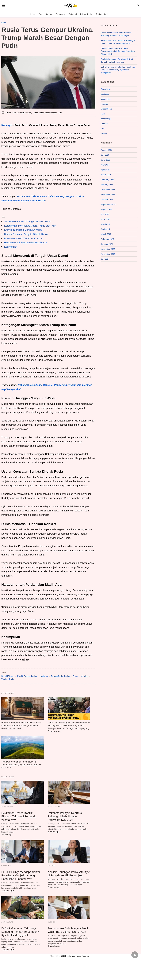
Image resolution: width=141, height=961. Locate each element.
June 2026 (105, 160)
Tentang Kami (102, 14)
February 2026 (107, 180)
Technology (7, 806)
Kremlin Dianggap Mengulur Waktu (23, 229)
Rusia (75, 676)
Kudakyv (6, 125)
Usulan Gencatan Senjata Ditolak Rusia (26, 234)
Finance (51, 865)
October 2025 (107, 199)
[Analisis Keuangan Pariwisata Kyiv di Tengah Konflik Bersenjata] (69, 851)
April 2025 (105, 229)
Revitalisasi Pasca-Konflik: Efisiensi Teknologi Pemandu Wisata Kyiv (18, 816)
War (40, 14)
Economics (60, 14)
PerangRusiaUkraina (60, 676)
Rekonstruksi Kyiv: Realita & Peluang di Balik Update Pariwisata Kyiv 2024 (65, 816)
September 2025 (108, 204)
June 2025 (105, 219)
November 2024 (108, 254)
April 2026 (105, 170)
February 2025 (107, 239)
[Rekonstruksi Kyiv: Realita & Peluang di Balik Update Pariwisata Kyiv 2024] (69, 792)
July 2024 (105, 259)
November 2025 (108, 194)
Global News (54, 806)
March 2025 (106, 234)
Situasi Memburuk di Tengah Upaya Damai (27, 221)
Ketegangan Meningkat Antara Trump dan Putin (30, 225)
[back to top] (134, 954)
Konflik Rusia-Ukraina (27, 676)
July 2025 (105, 214)
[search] (138, 5)
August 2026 (106, 150)
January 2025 (107, 244)
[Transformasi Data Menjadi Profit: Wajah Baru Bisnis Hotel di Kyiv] (69, 907)
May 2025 (105, 224)
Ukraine (49, 14)
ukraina (84, 676)
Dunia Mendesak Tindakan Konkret (23, 238)
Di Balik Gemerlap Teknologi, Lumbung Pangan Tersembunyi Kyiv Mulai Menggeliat (20, 932)
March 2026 (106, 175)
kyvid (3, 22)
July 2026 (105, 155)
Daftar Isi (73, 14)
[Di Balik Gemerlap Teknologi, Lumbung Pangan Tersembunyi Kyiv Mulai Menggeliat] (22, 907)
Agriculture (7, 922)
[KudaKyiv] (70, 5)
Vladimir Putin (7, 679)
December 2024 (108, 249)
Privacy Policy (86, 14)
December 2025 (108, 189)
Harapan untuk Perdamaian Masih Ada (25, 242)
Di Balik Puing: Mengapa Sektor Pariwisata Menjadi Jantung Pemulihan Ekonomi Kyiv (20, 875)
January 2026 (107, 185)
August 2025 (106, 209)
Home (32, 14)
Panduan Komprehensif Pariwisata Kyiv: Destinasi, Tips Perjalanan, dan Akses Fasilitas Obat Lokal (21, 726)
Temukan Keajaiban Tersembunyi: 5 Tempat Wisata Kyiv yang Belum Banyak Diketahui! (21, 765)
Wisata (104, 133)
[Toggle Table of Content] (3, 217)
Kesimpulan (10, 246)
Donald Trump (7, 676)
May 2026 (105, 165)
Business (52, 922)
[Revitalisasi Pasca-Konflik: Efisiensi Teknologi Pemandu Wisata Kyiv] (22, 792)
